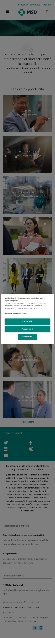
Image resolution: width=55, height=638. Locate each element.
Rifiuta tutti (27, 321)
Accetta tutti (27, 329)
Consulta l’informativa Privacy (16, 313)
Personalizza (27, 337)
